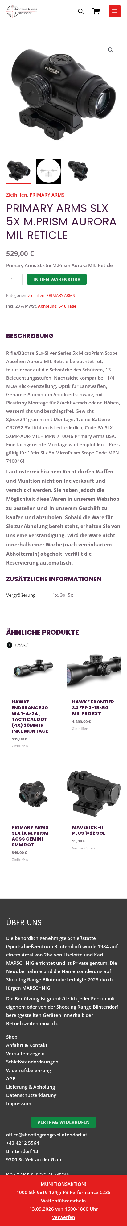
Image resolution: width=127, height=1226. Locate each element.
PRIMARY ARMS (47, 195)
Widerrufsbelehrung (28, 1070)
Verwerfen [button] (63, 1217)
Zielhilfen (16, 195)
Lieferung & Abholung (30, 1087)
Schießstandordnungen (32, 1062)
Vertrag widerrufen (63, 1122)
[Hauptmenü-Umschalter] (115, 11)
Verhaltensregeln (25, 1053)
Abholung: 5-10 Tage (57, 306)
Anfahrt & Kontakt (26, 1045)
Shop (11, 1037)
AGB (11, 1078)
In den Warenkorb (56, 279)
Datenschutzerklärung (31, 1095)
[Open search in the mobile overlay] (81, 11)
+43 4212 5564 (22, 1143)
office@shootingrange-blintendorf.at (46, 1135)
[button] (110, 50)
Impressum (18, 1103)
